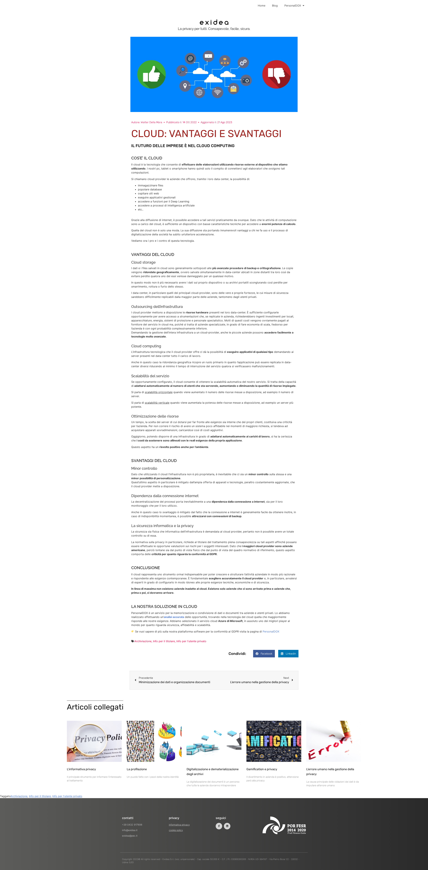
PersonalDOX (292, 5)
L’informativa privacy (81, 769)
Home (261, 5)
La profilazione (137, 769)
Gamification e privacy (261, 769)
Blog (275, 5)
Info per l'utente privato (191, 641)
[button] (264, 653)
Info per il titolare (164, 641)
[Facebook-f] (219, 826)
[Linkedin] (227, 826)
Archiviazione (142, 641)
